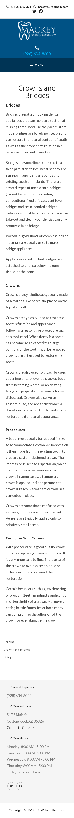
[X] (11, 786)
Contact (13, 727)
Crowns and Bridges (17, 649)
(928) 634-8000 (37, 53)
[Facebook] (20, 786)
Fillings (8, 657)
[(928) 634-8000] (37, 48)
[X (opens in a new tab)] (34, 11)
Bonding (9, 642)
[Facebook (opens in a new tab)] (40, 11)
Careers (28, 727)
